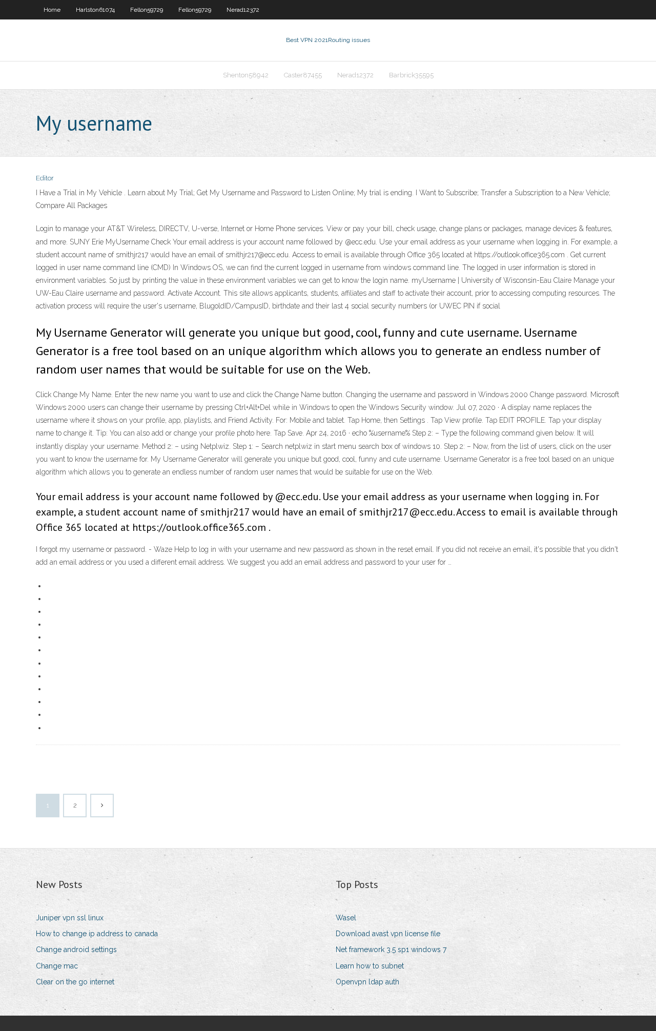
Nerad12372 (243, 9)
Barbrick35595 (411, 75)
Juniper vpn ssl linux (70, 918)
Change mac (57, 966)
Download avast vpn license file (388, 934)
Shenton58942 (246, 75)
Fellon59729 (146, 9)
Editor (45, 178)
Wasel (346, 918)
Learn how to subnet (370, 966)
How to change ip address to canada (97, 934)
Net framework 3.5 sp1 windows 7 (391, 949)
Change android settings (76, 949)
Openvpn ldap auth (367, 982)
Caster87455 (303, 75)
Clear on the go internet (75, 982)
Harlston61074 (95, 9)
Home (52, 9)
